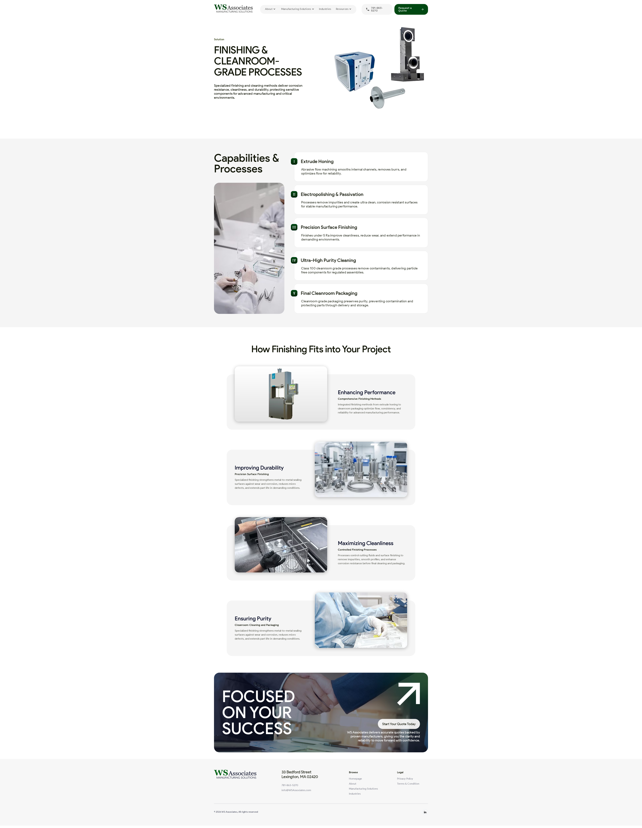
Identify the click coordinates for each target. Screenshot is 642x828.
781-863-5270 (290, 785)
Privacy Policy (405, 778)
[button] (270, 9)
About (352, 783)
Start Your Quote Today (399, 724)
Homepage (355, 778)
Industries (325, 9)
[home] (234, 9)
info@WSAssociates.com (296, 790)
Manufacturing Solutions (363, 788)
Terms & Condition (408, 783)
